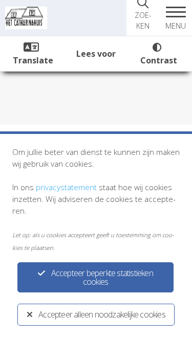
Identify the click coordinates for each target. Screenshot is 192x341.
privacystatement (66, 187)
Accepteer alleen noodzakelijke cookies (101, 314)
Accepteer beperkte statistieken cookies (102, 277)
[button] (175, 18)
